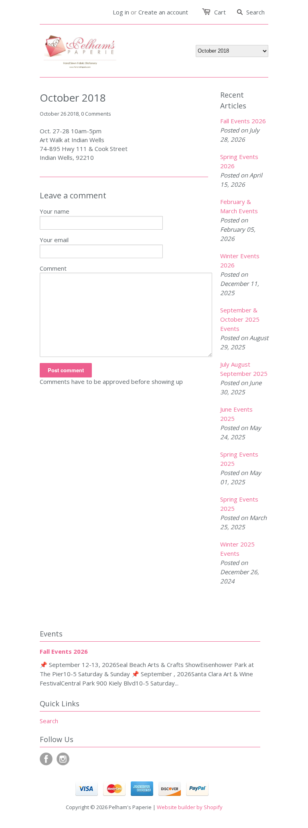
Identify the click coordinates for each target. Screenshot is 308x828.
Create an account (163, 12)
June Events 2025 (236, 413)
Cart (220, 12)
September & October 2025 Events (239, 319)
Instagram (63, 759)
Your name (54, 211)
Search (49, 721)
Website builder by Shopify (190, 807)
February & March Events (239, 206)
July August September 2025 (243, 368)
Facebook (46, 759)
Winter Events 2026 (239, 260)
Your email (54, 240)
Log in (121, 12)
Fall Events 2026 (243, 121)
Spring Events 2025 (239, 458)
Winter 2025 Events (237, 548)
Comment (53, 268)
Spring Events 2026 (239, 161)
